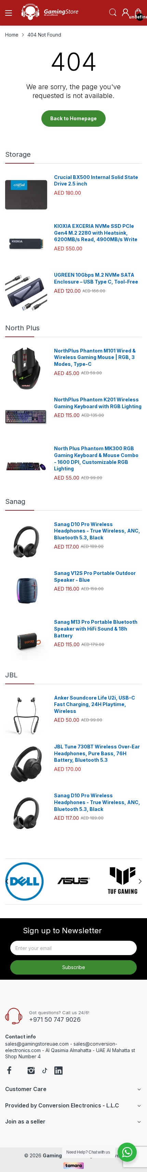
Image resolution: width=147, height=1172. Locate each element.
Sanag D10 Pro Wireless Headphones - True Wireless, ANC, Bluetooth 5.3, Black (97, 530)
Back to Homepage (73, 118)
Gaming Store (60, 1155)
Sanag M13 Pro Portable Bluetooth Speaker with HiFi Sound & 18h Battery (95, 628)
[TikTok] (45, 1071)
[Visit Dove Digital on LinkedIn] (58, 1071)
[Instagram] (31, 1071)
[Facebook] (9, 1071)
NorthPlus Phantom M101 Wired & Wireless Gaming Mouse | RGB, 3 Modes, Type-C (95, 357)
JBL (11, 675)
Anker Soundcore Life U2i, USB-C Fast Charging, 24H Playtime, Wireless (94, 704)
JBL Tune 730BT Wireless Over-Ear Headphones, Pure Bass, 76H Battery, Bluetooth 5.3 (97, 753)
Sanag (15, 501)
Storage (18, 154)
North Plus (22, 328)
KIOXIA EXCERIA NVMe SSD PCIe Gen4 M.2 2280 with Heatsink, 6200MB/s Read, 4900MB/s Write (95, 232)
